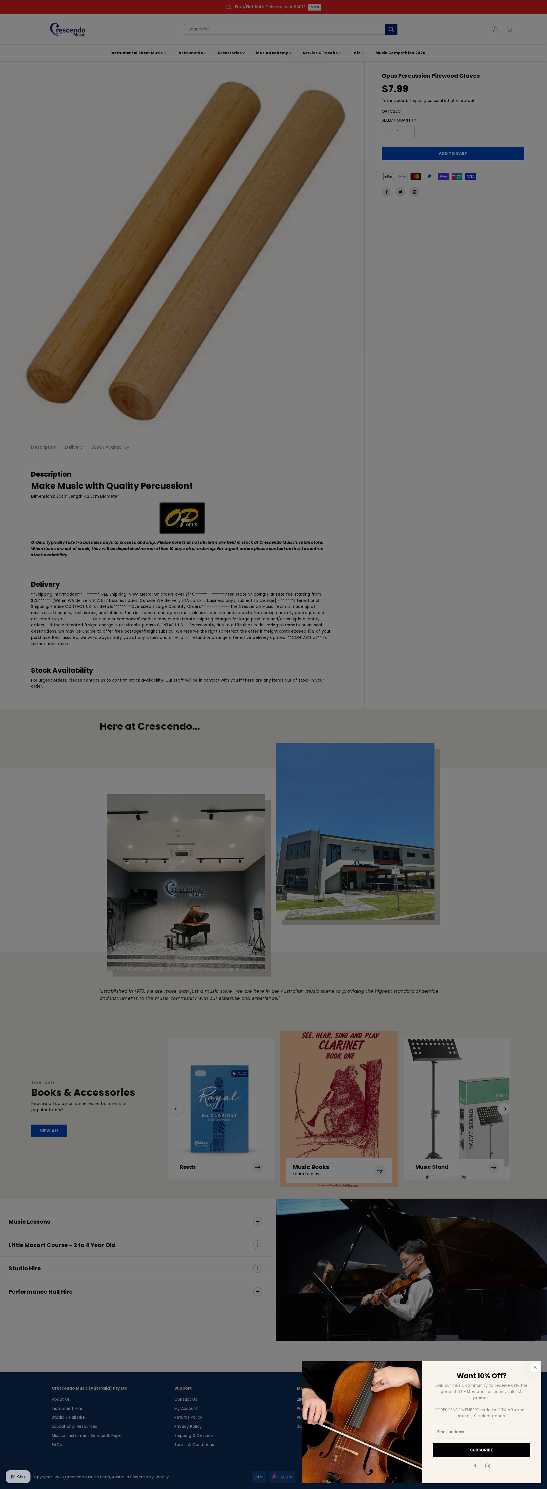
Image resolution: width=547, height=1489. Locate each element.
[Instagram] (487, 1466)
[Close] (535, 1367)
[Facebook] (475, 1466)
